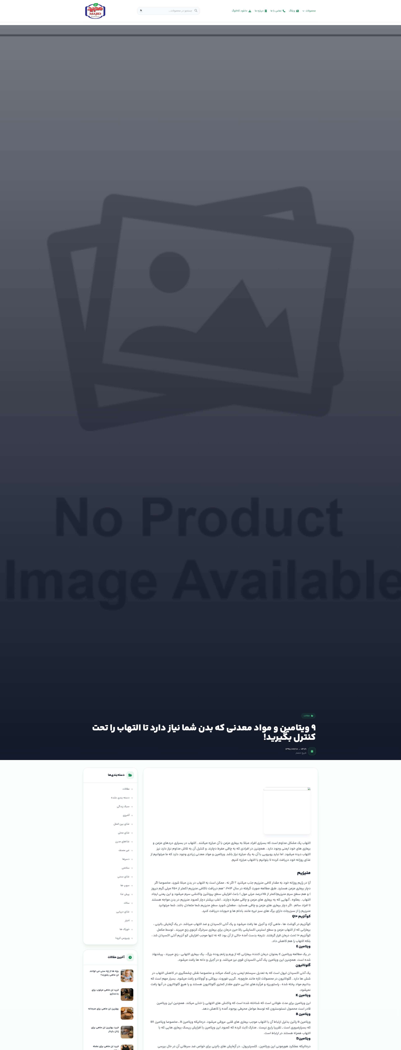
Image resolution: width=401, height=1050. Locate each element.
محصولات (311, 11)
